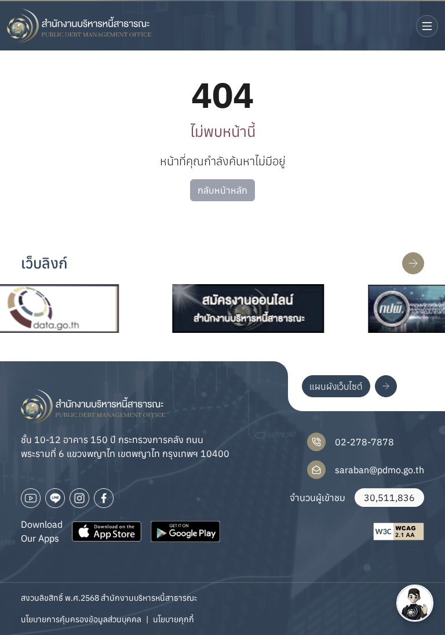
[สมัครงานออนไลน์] (236, 308)
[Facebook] (104, 498)
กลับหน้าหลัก (222, 190)
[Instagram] (79, 498)
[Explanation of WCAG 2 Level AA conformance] (398, 531)
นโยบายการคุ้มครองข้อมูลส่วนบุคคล (81, 619)
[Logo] (79, 26)
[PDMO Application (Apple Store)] (106, 531)
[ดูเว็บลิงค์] (413, 263)
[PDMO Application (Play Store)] (185, 531)
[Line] (55, 498)
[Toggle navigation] (427, 26)
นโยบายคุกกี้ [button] (173, 619)
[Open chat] (414, 603)
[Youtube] (31, 498)
